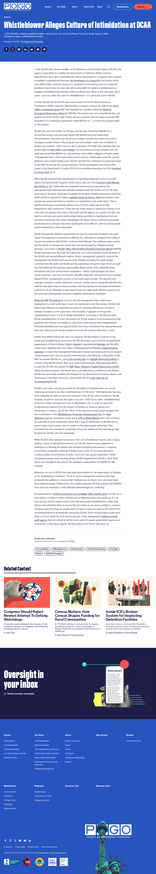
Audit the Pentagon (54, 553)
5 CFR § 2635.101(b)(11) (88, 418)
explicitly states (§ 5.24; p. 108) (84, 197)
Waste (38, 553)
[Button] (109, 7)
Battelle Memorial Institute (104, 359)
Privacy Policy (43, 853)
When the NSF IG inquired (47, 300)
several (77, 344)
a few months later (76, 359)
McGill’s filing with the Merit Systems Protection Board (85, 249)
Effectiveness (77, 549)
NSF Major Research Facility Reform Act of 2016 (94, 366)
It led (67, 344)
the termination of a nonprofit (85, 80)
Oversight (113, 549)
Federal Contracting (96, 549)
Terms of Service (56, 853)
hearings (101, 344)
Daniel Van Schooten (44, 538)
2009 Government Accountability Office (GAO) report (81, 494)
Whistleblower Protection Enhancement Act (80, 414)
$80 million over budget (62, 149)
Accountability (42, 549)
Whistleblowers (60, 549)
